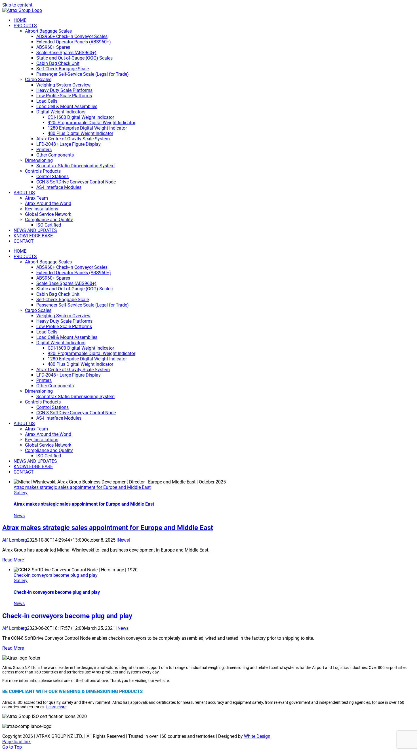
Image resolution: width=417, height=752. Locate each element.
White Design (257, 736)
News (19, 515)
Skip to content (17, 5)
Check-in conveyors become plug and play (56, 575)
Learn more (56, 707)
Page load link (16, 741)
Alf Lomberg (14, 540)
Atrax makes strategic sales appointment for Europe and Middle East (82, 487)
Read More (13, 560)
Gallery (21, 492)
